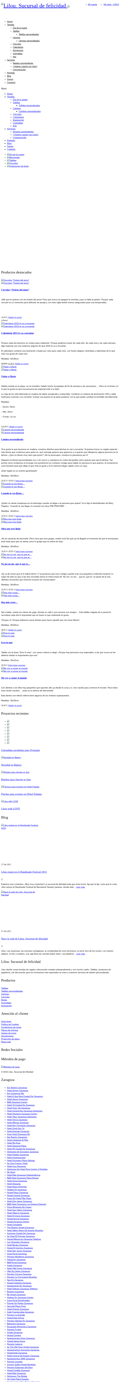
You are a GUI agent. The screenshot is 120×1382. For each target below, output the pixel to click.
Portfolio (11, 73)
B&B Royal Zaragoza (16, 1262)
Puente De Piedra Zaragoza (20, 1303)
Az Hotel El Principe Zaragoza (21, 1236)
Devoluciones (7, 1036)
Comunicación (19, 70)
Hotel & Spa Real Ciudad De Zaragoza (25, 1096)
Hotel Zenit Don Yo (15, 1128)
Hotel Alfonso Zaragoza (18, 1122)
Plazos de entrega (9, 1030)
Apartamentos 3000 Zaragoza (21, 1359)
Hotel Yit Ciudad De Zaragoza (21, 1105)
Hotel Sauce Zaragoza (17, 1099)
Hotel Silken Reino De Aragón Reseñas (25, 1230)
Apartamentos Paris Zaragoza (21, 1338)
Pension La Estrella (16, 1315)
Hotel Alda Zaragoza (16, 1373)
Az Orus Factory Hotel (17, 1163)
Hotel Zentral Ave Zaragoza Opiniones (24, 1111)
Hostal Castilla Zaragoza (18, 1370)
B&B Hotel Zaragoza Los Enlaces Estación (26, 1204)
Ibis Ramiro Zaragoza (17, 1137)
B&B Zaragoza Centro (17, 1102)
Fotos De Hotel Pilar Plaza (19, 1198)
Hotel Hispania (13, 1184)
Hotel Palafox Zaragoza (18, 1154)
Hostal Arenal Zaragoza (18, 1219)
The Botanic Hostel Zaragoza (20, 1227)
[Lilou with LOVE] (60, 801)
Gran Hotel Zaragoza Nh (18, 1134)
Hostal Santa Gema (16, 1341)
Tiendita (10, 25)
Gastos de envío (8, 1033)
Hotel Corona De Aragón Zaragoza (23, 1356)
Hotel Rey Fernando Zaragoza (21, 1125)
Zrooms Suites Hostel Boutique (21, 1364)
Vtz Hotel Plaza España (18, 1379)
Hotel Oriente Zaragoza (18, 1309)
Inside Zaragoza (14, 1265)
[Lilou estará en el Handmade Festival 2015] (60, 843)
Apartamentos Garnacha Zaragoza (23, 1350)
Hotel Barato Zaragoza (17, 1245)
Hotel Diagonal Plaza (16, 1146)
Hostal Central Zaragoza (18, 1195)
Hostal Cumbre (14, 1335)
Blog (9, 76)
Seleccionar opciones (24, 481)
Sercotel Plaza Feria (16, 1306)
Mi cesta (111, 5)
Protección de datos (10, 1039)
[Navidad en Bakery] (60, 757)
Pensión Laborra (14, 1344)
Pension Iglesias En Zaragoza (21, 1321)
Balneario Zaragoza (16, 1324)
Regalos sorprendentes (23, 63)
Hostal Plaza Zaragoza (17, 1192)
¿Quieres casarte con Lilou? (25, 67)
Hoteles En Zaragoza (17, 1189)
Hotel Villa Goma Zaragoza (19, 1268)
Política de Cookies (10, 1024)
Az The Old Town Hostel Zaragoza (23, 1347)
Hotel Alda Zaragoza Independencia (23, 1175)
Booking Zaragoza (15, 1291)
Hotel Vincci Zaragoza (17, 1119)
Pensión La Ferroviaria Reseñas (22, 1277)
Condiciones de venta (11, 1027)
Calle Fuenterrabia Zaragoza (20, 1312)
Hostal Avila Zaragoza (17, 1353)
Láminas (16, 38)
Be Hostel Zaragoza (16, 1294)
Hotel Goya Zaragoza (17, 1181)
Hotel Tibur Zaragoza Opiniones (22, 1117)
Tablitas (16, 31)
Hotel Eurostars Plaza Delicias (21, 1160)
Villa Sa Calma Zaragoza (18, 1271)
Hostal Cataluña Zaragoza (19, 1283)
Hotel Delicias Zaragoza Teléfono (22, 1289)
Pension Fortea (14, 1329)
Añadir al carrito (15, 317)
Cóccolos (17, 44)
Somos (10, 79)
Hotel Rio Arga (13, 1143)
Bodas (4, 1000)
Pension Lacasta (14, 1361)
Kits (14, 57)
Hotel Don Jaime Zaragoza (19, 1201)
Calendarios (18, 47)
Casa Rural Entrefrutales (18, 1300)
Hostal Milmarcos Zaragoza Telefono (24, 1239)
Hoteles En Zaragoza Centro (20, 1297)
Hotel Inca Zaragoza (16, 1166)
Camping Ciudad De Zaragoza (21, 1233)
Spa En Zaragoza (15, 1280)
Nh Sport (11, 1172)
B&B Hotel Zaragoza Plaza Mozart (23, 1178)
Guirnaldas (17, 54)
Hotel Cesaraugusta (16, 1157)
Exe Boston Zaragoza (17, 1087)
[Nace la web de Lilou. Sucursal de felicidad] (60, 910)
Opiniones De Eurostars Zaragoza (23, 1152)
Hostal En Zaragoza (16, 1259)
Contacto (11, 83)
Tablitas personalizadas (29, 35)
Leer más (80, 887)
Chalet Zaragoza (15, 1332)
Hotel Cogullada (14, 1224)
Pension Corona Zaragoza (19, 1274)
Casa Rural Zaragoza (17, 1254)
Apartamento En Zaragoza (19, 1286)
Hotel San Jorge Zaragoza (19, 1251)
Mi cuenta (92, 5)
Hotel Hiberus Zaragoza (18, 1213)
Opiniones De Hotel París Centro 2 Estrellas (27, 1169)
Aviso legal (6, 1021)
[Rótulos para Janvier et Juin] (60, 772)
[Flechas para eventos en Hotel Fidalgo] (60, 786)
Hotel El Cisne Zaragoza (18, 1216)
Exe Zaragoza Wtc (15, 1093)
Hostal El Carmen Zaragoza (20, 1248)
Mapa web (6, 1042)
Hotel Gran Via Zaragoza (18, 1108)
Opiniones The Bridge (17, 1376)
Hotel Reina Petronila (17, 1187)
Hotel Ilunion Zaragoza (17, 1090)
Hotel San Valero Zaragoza (19, 1210)
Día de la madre (20, 28)
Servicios (11, 60)
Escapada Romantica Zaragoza (21, 1326)
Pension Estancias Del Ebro (20, 1367)
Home (10, 22)
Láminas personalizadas (29, 41)
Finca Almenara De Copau (19, 1207)
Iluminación (18, 51)
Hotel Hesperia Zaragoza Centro (22, 1114)
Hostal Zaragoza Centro (18, 1222)
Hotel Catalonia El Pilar (17, 1140)
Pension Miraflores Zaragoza (20, 1256)
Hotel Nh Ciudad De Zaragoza (21, 1149)
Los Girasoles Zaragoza (18, 1242)
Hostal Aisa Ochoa (15, 1318)
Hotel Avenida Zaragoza (18, 1131)
